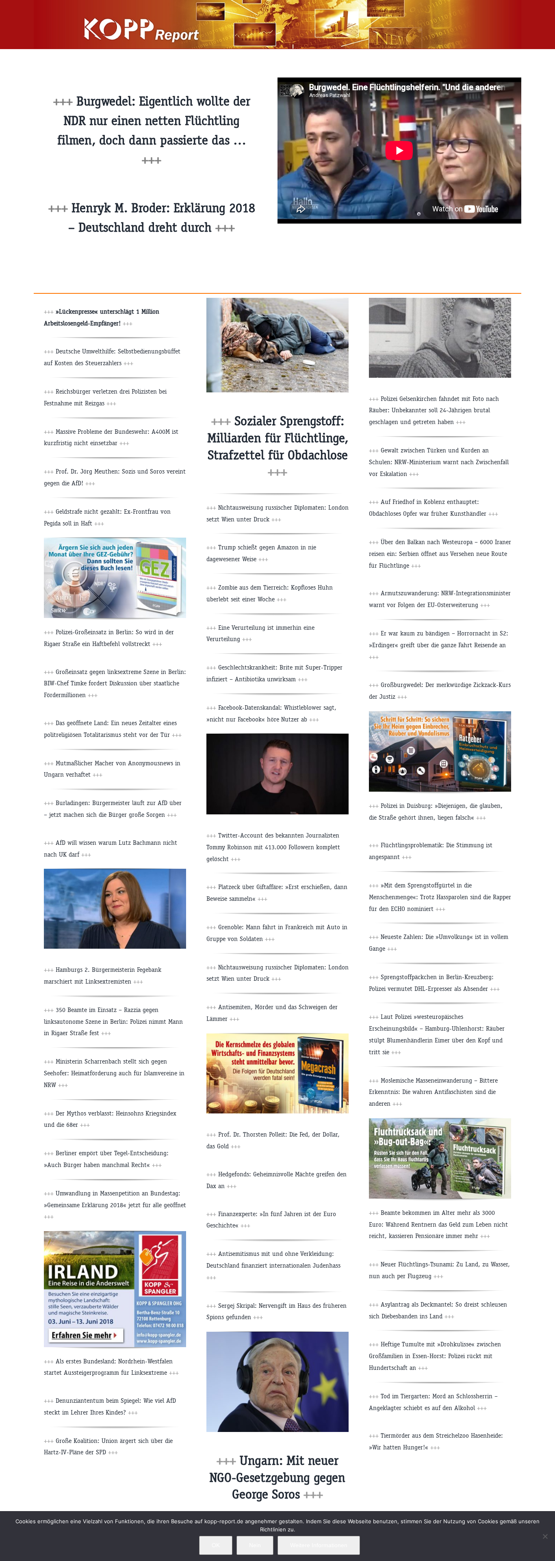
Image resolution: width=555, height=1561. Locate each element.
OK (216, 1545)
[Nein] (545, 1536)
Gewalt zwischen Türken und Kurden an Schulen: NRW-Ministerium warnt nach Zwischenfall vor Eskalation (439, 462)
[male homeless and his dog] (277, 301)
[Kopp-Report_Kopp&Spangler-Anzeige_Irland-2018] (115, 1234)
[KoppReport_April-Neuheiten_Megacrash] (277, 1036)
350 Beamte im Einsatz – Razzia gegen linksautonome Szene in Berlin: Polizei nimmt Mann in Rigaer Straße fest (113, 1021)
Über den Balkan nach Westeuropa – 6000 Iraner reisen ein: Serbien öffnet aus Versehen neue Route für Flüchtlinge (440, 553)
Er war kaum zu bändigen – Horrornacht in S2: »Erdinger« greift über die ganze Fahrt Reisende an (438, 645)
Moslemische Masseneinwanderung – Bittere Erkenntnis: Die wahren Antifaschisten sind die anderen (433, 1092)
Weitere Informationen (318, 1545)
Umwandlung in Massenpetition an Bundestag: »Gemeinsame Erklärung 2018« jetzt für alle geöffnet (115, 1205)
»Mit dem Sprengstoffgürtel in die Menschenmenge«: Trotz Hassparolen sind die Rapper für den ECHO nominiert (440, 897)
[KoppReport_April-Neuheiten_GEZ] (115, 541)
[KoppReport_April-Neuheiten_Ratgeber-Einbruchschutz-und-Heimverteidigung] (440, 714)
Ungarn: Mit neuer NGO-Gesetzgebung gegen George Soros (277, 1477)
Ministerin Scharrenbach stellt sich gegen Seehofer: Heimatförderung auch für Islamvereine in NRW (114, 1073)
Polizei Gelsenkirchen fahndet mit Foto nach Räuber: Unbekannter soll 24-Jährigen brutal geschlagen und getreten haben (434, 410)
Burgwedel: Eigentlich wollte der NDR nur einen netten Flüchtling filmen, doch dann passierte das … (153, 120)
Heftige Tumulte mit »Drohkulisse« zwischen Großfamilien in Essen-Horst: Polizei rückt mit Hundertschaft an (435, 1356)
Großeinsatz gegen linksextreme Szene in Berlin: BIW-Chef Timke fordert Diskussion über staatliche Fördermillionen (115, 683)
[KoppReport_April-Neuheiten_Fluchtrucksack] (440, 1121)
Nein (255, 1545)
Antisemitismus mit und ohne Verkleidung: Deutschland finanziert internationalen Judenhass (273, 1265)
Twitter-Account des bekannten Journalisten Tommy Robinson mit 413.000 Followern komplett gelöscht (273, 847)
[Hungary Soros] (277, 1335)
